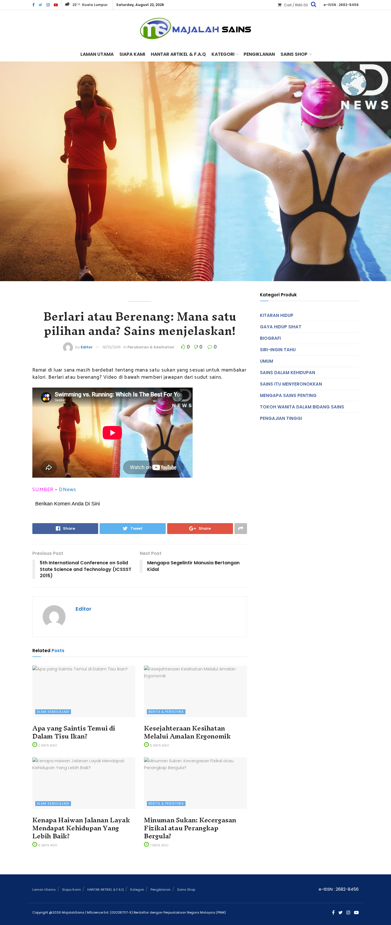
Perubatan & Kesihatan (150, 347)
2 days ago (47, 745)
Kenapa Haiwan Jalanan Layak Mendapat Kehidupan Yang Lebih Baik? (81, 828)
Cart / (296, 5)
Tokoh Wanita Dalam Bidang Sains (302, 407)
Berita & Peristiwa (166, 711)
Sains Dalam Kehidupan (287, 373)
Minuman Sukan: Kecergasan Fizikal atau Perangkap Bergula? (190, 828)
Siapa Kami (132, 54)
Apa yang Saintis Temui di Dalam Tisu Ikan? (73, 732)
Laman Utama (97, 54)
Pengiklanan (259, 54)
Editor (87, 347)
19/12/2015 (111, 347)
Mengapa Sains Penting (288, 395)
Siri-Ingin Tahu (278, 350)
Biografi (270, 338)
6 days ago (159, 745)
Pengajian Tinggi (281, 418)
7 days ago (158, 845)
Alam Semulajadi (53, 711)
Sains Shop (294, 54)
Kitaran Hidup (276, 315)
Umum (266, 361)
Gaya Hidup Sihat (280, 327)
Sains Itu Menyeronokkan (291, 384)
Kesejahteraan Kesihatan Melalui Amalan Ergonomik (187, 732)
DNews (67, 489)
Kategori (223, 54)
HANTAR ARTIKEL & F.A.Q (178, 54)
